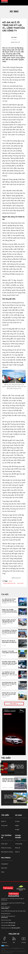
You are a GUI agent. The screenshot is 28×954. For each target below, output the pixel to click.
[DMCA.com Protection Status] (5, 945)
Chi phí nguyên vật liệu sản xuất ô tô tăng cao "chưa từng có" (9, 683)
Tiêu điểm (6, 758)
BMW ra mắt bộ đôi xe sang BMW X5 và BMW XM (9, 641)
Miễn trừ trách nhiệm (6, 920)
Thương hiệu (18, 843)
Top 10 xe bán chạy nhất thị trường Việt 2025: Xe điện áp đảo (16, 767)
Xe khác (17, 821)
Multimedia (5, 858)
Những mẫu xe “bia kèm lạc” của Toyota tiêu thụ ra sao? (9, 693)
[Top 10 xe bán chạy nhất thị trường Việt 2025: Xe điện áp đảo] (7, 768)
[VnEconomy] (8, 888)
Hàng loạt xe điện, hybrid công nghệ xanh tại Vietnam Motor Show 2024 (9, 610)
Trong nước (16, 772)
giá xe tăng (20, 583)
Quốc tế (3, 821)
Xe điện (17, 829)
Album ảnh (4, 868)
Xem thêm (13, 703)
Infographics (4, 864)
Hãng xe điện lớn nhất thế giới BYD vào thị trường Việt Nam (9, 620)
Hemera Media (5, 908)
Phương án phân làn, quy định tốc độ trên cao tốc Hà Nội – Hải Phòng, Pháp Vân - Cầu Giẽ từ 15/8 (10, 780)
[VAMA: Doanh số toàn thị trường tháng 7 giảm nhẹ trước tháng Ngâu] (20, 798)
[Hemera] (21, 887)
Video (2, 872)
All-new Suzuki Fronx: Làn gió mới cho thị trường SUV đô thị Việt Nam (9, 599)
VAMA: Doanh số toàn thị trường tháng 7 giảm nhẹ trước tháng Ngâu (11, 796)
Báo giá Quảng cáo (5, 913)
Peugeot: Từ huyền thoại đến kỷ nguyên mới (9, 652)
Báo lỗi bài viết (16, 42)
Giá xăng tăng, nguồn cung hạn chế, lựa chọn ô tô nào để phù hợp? (9, 662)
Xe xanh (18, 815)
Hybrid (17, 825)
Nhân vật (17, 848)
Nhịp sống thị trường (7, 852)
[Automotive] (14, 894)
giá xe (10, 581)
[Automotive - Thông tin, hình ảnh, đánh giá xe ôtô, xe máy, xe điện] (4, 1)
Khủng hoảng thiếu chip (9, 583)
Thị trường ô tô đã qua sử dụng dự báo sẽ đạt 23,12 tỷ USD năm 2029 (9, 631)
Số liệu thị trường (6, 848)
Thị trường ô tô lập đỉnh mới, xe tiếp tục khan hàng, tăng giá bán (9, 672)
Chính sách (4, 843)
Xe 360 (14, 11)
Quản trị (17, 852)
